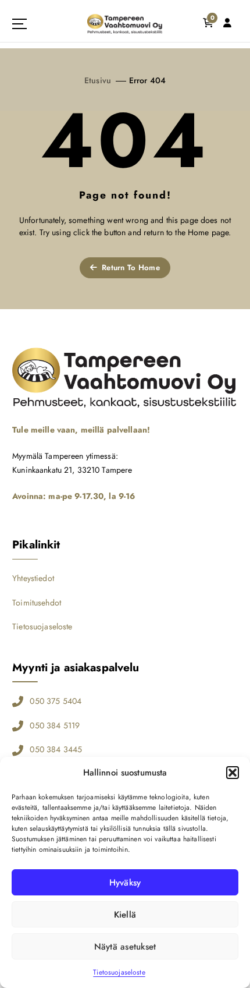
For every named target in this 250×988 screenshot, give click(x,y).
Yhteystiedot (33, 578)
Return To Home (129, 267)
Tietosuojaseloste (119, 972)
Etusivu (97, 80)
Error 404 (147, 80)
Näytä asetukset (125, 946)
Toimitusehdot (36, 602)
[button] (232, 772)
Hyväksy (125, 882)
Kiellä (125, 914)
